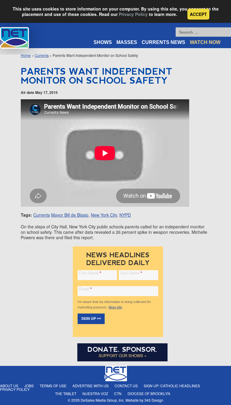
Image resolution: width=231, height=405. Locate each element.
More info (115, 307)
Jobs (29, 385)
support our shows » (122, 355)
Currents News (163, 42)
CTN (118, 393)
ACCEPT (198, 14)
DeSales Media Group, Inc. (103, 400)
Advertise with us (90, 385)
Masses (126, 42)
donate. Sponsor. (122, 349)
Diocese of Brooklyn (149, 393)
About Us (9, 385)
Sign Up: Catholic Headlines (172, 385)
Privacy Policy (133, 14)
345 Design (153, 400)
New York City (104, 215)
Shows (103, 42)
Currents (41, 215)
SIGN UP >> (91, 319)
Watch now (205, 42)
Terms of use (53, 385)
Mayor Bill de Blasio (69, 215)
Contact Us (126, 385)
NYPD (125, 215)
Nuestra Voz (95, 393)
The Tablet (65, 393)
